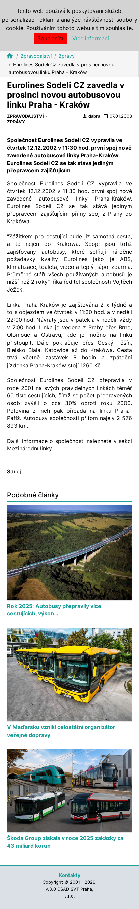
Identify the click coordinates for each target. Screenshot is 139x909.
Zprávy (67, 56)
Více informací (90, 38)
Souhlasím (50, 38)
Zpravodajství (36, 56)
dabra (91, 116)
